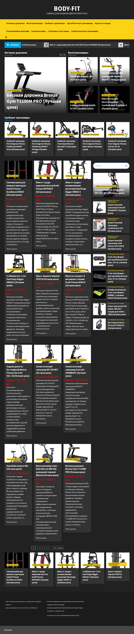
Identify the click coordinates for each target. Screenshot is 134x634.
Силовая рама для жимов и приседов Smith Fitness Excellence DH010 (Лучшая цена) (16, 188)
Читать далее (12, 249)
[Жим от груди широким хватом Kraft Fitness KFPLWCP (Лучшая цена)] (48, 170)
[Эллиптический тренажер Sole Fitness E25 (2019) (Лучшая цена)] (99, 243)
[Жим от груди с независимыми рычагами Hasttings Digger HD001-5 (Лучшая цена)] (77, 170)
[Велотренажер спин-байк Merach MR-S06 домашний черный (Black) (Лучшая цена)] (48, 453)
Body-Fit (67, 8)
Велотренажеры (35, 23)
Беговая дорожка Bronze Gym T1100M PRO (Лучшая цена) (34, 101)
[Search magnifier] (126, 166)
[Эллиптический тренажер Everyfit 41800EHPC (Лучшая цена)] (77, 354)
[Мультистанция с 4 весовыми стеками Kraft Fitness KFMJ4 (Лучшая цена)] (77, 263)
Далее (60, 548)
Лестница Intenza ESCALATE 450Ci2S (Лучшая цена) (116, 325)
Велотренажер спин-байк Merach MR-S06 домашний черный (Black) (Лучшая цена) (47, 470)
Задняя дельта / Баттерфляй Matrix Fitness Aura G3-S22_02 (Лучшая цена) (18, 371)
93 (55, 548)
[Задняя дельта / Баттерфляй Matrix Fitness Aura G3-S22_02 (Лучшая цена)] (18, 354)
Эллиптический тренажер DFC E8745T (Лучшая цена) (47, 369)
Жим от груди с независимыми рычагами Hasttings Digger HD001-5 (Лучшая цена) (75, 188)
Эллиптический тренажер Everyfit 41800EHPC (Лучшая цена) (75, 371)
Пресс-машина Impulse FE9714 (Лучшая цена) (48, 278)
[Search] (6, 37)
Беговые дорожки (16, 23)
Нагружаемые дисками (18, 31)
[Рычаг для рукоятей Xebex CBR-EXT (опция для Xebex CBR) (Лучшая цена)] (99, 309)
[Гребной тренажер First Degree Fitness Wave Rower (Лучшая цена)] (92, 130)
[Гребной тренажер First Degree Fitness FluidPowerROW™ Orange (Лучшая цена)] (41, 130)
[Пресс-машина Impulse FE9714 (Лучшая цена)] (48, 263)
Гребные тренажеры (55, 23)
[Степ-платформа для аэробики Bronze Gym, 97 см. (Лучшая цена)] (99, 276)
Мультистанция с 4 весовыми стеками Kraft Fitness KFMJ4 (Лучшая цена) (75, 281)
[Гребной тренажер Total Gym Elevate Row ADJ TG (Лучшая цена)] (67, 130)
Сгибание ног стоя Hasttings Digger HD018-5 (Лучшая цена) (16, 281)
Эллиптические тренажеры (84, 31)
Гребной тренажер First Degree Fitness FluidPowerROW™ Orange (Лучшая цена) (41, 146)
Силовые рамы (38, 31)
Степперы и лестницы (58, 31)
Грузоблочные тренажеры (80, 23)
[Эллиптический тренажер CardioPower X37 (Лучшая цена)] (99, 225)
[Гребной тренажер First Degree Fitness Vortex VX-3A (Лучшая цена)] (118, 130)
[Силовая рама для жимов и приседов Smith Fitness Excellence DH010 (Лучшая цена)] (18, 170)
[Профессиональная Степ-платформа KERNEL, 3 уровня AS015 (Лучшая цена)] (99, 293)
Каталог (8, 630)
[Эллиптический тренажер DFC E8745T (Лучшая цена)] (48, 354)
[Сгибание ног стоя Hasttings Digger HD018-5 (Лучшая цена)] (18, 263)
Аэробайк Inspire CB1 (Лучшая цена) (17, 467)
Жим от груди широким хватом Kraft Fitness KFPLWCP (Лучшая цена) (68, 45)
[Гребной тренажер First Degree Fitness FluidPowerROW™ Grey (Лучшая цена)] (16, 130)
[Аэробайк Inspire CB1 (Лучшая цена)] (18, 453)
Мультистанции (102, 23)
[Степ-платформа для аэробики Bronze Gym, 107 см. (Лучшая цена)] (99, 260)
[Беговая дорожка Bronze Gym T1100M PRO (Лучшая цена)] (77, 453)
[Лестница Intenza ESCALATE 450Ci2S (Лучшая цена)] (99, 324)
